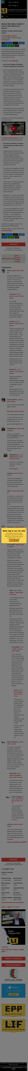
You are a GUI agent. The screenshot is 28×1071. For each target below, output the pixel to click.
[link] (14, 529)
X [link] (25, 529)
